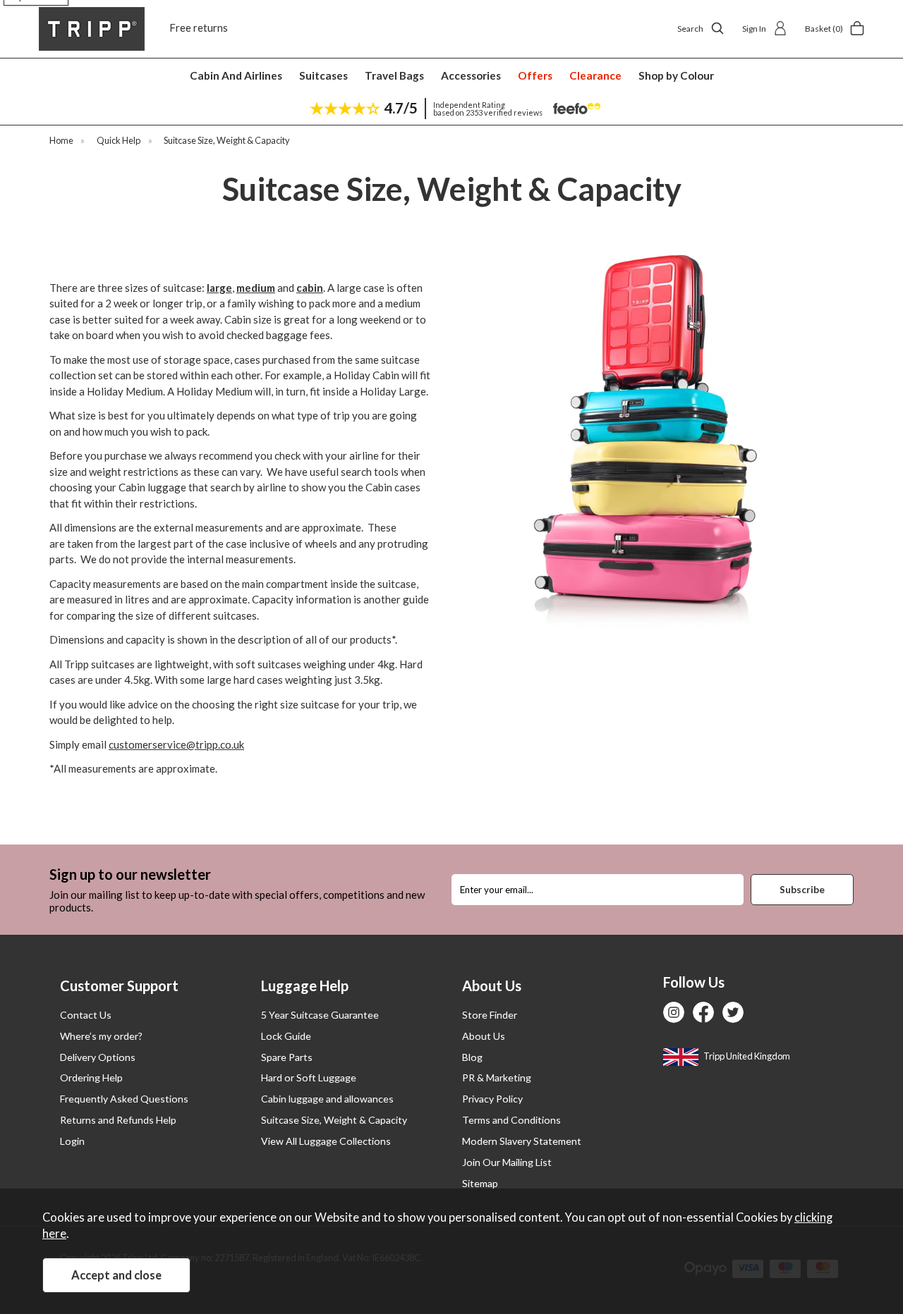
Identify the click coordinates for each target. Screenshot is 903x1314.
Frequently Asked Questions (124, 1099)
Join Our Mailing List (507, 1162)
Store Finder (489, 1015)
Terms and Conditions (511, 1120)
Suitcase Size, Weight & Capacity (334, 1120)
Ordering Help (91, 1077)
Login (72, 1141)
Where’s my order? (101, 1036)
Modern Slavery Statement (521, 1141)
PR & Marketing (496, 1077)
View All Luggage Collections (326, 1141)
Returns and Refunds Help (118, 1120)
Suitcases (323, 75)
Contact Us (85, 1015)
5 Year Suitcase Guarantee (320, 1015)
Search (690, 28)
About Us (483, 1036)
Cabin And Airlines (236, 75)
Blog (472, 1057)
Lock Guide (286, 1036)
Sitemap (480, 1183)
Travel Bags (394, 75)
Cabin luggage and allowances (327, 1099)
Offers (535, 75)
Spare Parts (287, 1057)
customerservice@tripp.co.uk (176, 744)
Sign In (754, 28)
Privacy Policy (492, 1099)
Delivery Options (97, 1057)
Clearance (595, 75)
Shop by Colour (676, 75)
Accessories (471, 75)
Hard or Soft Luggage (308, 1077)
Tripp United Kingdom (746, 1056)
